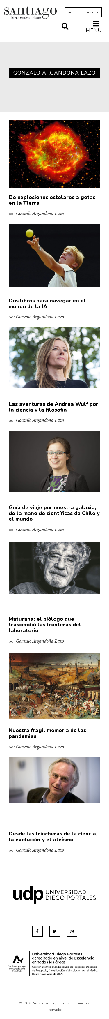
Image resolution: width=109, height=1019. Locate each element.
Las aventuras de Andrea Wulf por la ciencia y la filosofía (53, 407)
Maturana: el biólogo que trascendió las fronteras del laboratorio (45, 625)
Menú (94, 30)
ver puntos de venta (83, 12)
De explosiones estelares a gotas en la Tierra (52, 200)
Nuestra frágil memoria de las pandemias (47, 733)
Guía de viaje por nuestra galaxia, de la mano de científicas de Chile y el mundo (54, 513)
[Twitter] (54, 931)
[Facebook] (37, 931)
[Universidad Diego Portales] (54, 894)
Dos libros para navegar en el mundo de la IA (47, 303)
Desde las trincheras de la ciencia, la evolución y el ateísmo (53, 836)
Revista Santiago (30, 13)
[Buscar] (65, 27)
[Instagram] (72, 931)
